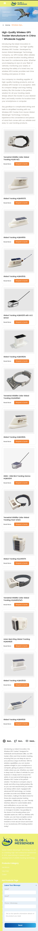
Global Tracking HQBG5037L (15, 198)
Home (7, 25)
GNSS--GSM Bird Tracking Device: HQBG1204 (17, 477)
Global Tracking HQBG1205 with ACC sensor (18, 316)
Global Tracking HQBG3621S (15, 356)
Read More (7, 164)
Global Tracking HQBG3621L (15, 437)
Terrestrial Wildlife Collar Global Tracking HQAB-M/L (16, 158)
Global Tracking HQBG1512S (14, 719)
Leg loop (5, 871)
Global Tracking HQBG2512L (15, 276)
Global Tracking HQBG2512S (15, 680)
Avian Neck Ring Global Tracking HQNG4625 (17, 640)
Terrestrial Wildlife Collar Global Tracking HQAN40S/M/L (16, 599)
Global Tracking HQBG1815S (14, 237)
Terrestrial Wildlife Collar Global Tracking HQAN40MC (16, 397)
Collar (4, 874)
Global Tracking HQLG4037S (15, 559)
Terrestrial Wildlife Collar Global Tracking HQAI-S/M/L (16, 518)
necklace (5, 867)
